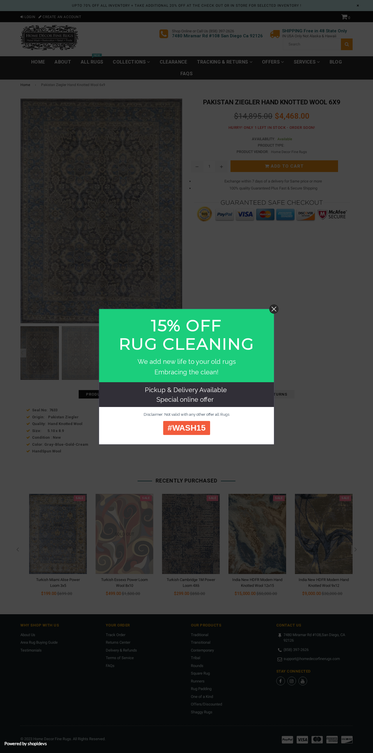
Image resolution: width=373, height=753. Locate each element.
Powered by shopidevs (25, 743)
